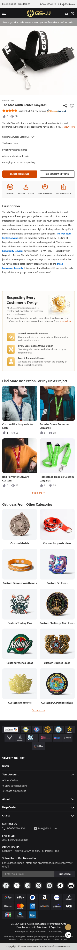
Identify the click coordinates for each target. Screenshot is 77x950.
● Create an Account (14, 791)
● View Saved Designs (14, 786)
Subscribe (65, 874)
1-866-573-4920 (16, 828)
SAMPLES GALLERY (13, 758)
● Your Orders (10, 780)
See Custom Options (57, 174)
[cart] (72, 13)
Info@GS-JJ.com (47, 828)
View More (68, 126)
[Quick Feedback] (68, 935)
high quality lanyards (12, 250)
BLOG (5, 766)
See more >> (38, 492)
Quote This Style (19, 174)
